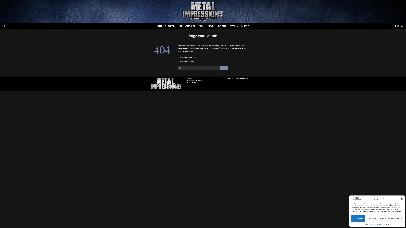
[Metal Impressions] (203, 11)
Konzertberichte (187, 26)
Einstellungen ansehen (391, 219)
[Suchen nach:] (199, 68)
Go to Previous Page (188, 57)
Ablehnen (372, 219)
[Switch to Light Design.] (4, 26)
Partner (234, 26)
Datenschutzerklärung (382, 224)
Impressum (190, 78)
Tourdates (170, 26)
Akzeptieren (358, 219)
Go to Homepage (187, 61)
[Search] (402, 26)
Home (159, 26)
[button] (402, 199)
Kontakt (245, 26)
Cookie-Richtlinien (369, 224)
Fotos (202, 26)
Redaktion (221, 26)
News (210, 26)
